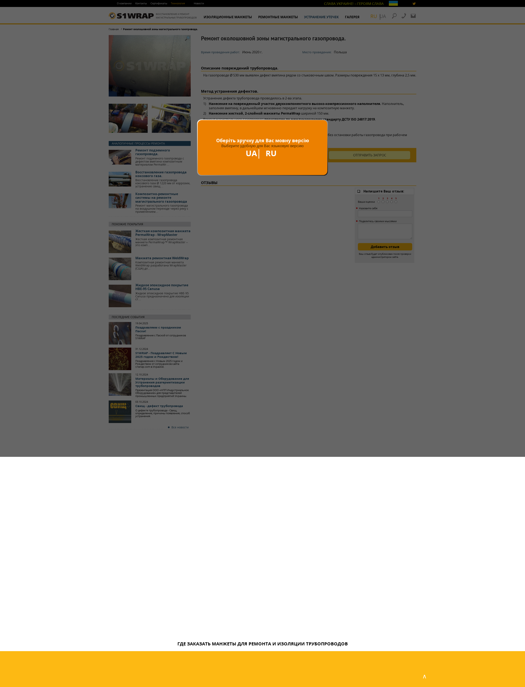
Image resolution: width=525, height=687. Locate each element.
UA (251, 153)
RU (271, 153)
